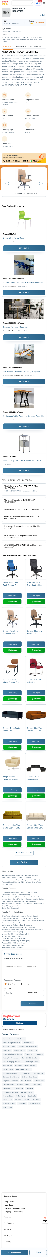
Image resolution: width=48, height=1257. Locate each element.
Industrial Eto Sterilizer (30, 1058)
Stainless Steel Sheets (11, 1077)
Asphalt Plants (26, 1081)
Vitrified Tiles (7, 1100)
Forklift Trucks (20, 1039)
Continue (32, 1004)
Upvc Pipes (22, 1103)
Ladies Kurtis (36, 1084)
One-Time (12, 984)
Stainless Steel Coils (22, 1100)
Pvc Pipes (36, 1100)
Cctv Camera (18, 1088)
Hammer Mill (7, 1065)
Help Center (9, 1202)
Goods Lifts (32, 1096)
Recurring (25, 984)
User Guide (9, 1205)
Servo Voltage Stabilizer (11, 1043)
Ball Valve (29, 1088)
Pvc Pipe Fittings (9, 1103)
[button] (41, 15)
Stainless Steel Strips (29, 1077)
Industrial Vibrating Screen (12, 1054)
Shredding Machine (31, 1062)
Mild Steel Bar (38, 1073)
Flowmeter (39, 1054)
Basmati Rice (27, 1043)
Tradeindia (5, 1029)
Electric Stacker (19, 1050)
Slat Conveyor (39, 1081)
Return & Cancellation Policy (15, 1208)
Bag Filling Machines (10, 1081)
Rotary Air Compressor (11, 1058)
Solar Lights (20, 1096)
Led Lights (6, 1088)
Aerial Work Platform (23, 1069)
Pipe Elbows (7, 1107)
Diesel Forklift (8, 1069)
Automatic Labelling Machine (25, 1065)
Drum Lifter (7, 1050)
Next (41, 183)
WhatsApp (37, 161)
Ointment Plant (8, 1084)
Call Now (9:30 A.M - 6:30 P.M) (17, 161)
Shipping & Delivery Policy (14, 1212)
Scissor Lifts (32, 1050)
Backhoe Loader (9, 1046)
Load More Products (24, 853)
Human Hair (7, 1039)
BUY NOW (23, 248)
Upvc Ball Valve (34, 1103)
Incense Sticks (8, 1096)
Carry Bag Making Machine (27, 1046)
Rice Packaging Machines (12, 1062)
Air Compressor (26, 1092)
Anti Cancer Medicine (10, 1092)
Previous (7, 183)
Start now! (20, 1023)
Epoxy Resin (26, 1073)
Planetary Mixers (23, 1084)
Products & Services (24, 47)
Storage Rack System (10, 1073)
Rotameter (28, 1054)
